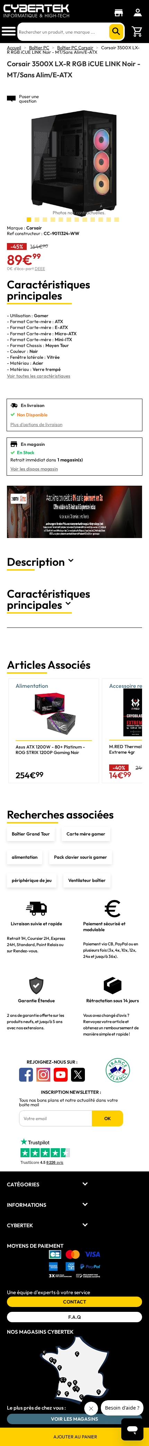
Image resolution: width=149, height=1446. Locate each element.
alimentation (24, 857)
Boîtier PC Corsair (75, 47)
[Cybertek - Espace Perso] (137, 12)
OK (107, 1118)
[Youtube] (61, 1075)
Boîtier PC (39, 47)
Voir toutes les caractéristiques (38, 376)
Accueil (14, 47)
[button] (134, 731)
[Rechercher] (116, 32)
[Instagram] (43, 1075)
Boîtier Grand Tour (31, 834)
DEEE (40, 268)
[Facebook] (26, 1075)
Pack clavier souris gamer (80, 857)
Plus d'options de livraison (36, 424)
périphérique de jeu (32, 880)
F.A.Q (74, 1317)
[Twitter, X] (78, 1075)
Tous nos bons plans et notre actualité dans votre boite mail (68, 1102)
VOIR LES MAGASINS (74, 1419)
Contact (74, 1302)
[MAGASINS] (120, 12)
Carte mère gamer (86, 834)
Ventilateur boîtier (87, 880)
